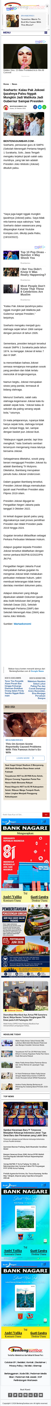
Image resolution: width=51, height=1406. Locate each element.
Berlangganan (11, 1373)
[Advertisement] (25, 189)
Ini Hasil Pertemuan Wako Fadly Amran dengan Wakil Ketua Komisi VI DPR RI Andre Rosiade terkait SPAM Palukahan (30, 1076)
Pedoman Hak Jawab (26, 1377)
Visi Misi (28, 1365)
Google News (37, 671)
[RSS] (41, 1395)
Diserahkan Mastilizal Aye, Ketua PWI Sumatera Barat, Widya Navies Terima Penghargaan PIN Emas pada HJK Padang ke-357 (25, 1017)
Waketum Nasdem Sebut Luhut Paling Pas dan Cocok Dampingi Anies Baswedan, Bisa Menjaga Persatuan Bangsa (36, 689)
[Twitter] (15, 1395)
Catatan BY (10, 1362)
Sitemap (37, 1365)
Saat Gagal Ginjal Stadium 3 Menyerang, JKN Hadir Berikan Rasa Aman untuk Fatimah (24, 768)
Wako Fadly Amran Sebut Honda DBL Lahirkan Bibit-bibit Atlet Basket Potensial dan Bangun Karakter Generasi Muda (31, 1043)
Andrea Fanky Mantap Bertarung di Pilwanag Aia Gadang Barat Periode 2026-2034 (31, 1087)
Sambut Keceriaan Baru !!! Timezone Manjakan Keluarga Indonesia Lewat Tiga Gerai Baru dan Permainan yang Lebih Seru (25, 1133)
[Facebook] (10, 1395)
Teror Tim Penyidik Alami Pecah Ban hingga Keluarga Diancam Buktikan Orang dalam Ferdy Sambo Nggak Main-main (15, 688)
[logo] (25, 1352)
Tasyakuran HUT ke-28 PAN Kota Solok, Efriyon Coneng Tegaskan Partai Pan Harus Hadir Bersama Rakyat (24, 779)
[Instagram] (25, 1395)
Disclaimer (40, 1362)
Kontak (30, 1362)
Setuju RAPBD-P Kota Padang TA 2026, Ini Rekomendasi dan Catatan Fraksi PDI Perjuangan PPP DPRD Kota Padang (24, 1166)
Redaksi (21, 1362)
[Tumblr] (36, 1395)
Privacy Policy (16, 1365)
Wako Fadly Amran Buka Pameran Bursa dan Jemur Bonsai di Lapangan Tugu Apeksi (31, 1065)
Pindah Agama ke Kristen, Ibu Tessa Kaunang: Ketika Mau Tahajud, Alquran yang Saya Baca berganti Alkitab (25, 1175)
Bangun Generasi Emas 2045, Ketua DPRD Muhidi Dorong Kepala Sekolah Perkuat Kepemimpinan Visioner (23, 1156)
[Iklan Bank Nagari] (25, 1260)
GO (46, 815)
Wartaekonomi (22, 623)
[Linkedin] (30, 1395)
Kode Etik (24, 1373)
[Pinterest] (20, 1395)
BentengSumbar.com (25, 1403)
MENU (7, 32)
